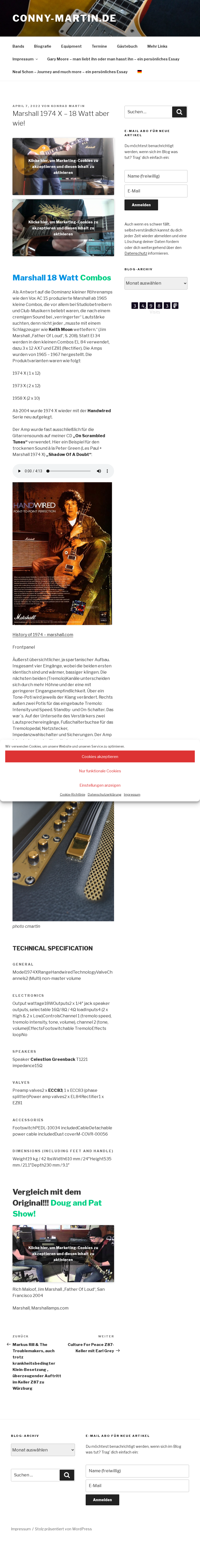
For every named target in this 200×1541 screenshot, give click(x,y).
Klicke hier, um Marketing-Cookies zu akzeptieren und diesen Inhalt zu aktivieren (63, 166)
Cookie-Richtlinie (72, 795)
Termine (99, 46)
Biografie (42, 46)
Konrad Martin (68, 106)
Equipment (71, 46)
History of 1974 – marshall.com (42, 634)
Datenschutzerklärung (104, 795)
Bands (18, 46)
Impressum (132, 795)
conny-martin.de (64, 18)
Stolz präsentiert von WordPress (63, 1529)
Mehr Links (157, 46)
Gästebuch (127, 46)
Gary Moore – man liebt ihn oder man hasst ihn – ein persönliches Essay (113, 59)
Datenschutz (135, 253)
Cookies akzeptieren (100, 756)
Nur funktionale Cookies (100, 770)
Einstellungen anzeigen (100, 785)
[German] (139, 71)
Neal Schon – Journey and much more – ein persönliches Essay (70, 72)
